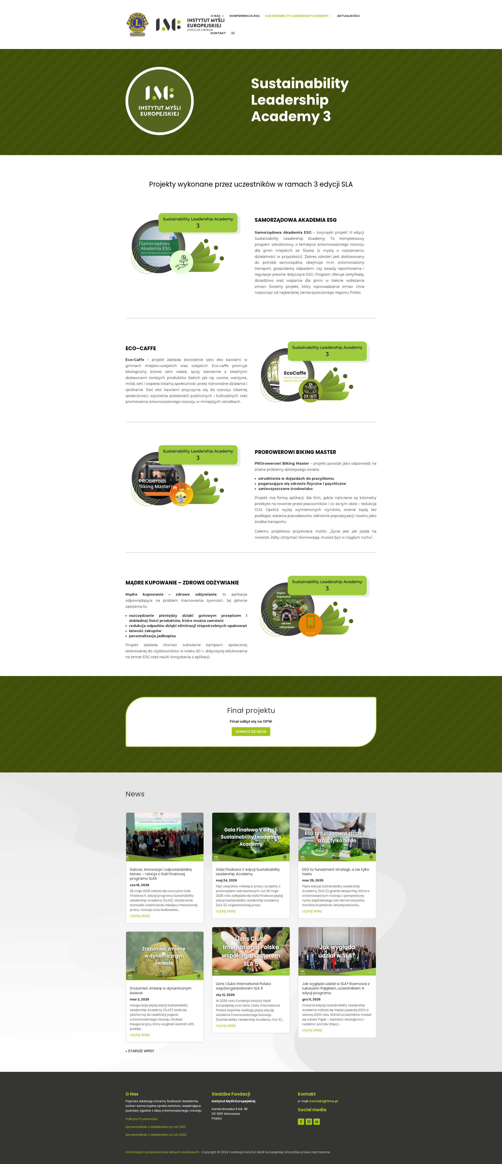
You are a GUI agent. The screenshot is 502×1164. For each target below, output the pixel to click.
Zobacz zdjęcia (251, 731)
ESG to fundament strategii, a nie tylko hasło (335, 871)
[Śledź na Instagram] (309, 1122)
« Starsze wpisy (140, 1051)
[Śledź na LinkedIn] (317, 1122)
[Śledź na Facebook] (301, 1122)
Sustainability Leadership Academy (296, 16)
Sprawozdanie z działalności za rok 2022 (156, 1134)
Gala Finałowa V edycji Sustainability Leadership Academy (248, 871)
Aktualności (348, 16)
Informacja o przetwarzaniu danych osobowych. (163, 1152)
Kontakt (218, 33)
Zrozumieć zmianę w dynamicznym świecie (160, 990)
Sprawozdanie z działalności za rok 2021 (156, 1127)
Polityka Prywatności (141, 1119)
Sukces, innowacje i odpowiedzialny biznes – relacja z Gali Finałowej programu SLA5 (161, 874)
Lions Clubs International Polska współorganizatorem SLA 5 (243, 986)
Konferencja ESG (245, 16)
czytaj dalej (139, 915)
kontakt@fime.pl (323, 1101)
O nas (215, 16)
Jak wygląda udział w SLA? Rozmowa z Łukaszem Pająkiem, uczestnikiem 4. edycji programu (336, 988)
